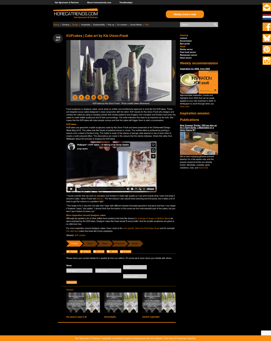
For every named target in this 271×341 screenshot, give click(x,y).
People (135, 243)
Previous (68, 73)
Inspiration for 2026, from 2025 (195, 68)
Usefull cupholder (151, 316)
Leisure (183, 38)
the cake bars (72, 231)
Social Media (136, 24)
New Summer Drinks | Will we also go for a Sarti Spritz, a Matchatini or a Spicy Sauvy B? (198, 127)
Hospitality (85, 24)
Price (90, 243)
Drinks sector (186, 49)
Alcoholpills (110, 316)
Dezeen (99, 198)
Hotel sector (186, 57)
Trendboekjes (126, 2)
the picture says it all (76, 316)
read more (184, 106)
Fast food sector (188, 52)
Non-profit (185, 43)
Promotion (119, 243)
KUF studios (80, 235)
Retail (182, 46)
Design (75, 24)
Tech (147, 24)
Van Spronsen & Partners (67, 2)
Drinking (65, 24)
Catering (184, 35)
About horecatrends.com (99, 2)
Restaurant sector (188, 54)
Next (173, 73)
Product (74, 243)
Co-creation (122, 24)
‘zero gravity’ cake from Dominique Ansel (141, 228)
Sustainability (99, 24)
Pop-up (111, 24)
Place (104, 243)
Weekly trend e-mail (185, 14)
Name (69, 265)
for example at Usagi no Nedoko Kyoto (152, 218)
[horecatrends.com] (75, 13)
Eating (56, 24)
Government (186, 40)
